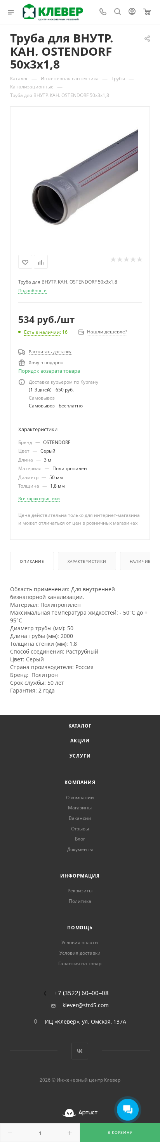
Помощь (80, 927)
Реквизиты (80, 890)
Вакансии (80, 818)
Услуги (80, 756)
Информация (79, 875)
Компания (79, 782)
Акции (79, 740)
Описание (32, 561)
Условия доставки (80, 953)
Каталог (80, 726)
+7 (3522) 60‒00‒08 (81, 993)
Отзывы (80, 828)
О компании (80, 797)
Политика (80, 901)
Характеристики (87, 561)
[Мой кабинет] (132, 12)
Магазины (80, 807)
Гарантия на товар (79, 963)
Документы (80, 849)
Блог (80, 838)
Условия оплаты (79, 942)
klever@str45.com (86, 1005)
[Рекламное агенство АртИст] (80, 1113)
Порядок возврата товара (49, 370)
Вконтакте (79, 1051)
